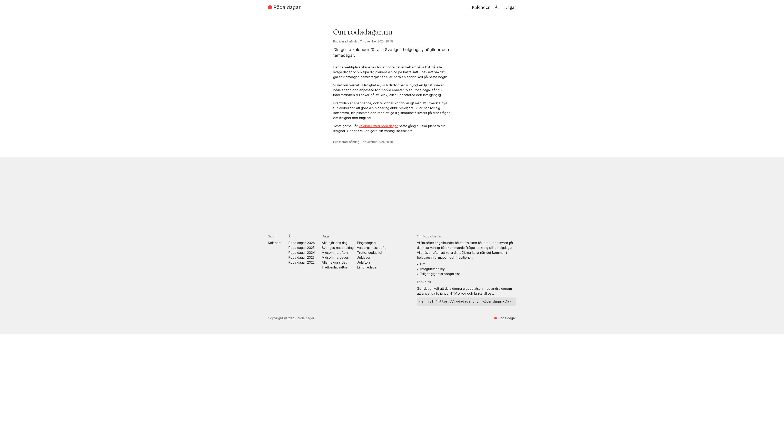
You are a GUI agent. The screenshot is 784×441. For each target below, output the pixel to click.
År (497, 7)
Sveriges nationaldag (338, 248)
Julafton (363, 262)
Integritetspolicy (432, 269)
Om (422, 264)
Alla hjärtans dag (334, 243)
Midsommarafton (335, 253)
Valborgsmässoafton (373, 248)
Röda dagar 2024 (301, 253)
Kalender (481, 7)
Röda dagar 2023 (301, 257)
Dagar (510, 7)
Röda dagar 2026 (301, 243)
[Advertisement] (390, 198)
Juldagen (364, 257)
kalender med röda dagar (378, 126)
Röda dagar (287, 7)
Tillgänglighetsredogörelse (440, 274)
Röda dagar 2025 (301, 248)
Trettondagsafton (335, 267)
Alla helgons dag (334, 262)
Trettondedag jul (369, 253)
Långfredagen (367, 267)
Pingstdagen (366, 243)
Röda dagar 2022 (301, 262)
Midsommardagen (335, 257)
